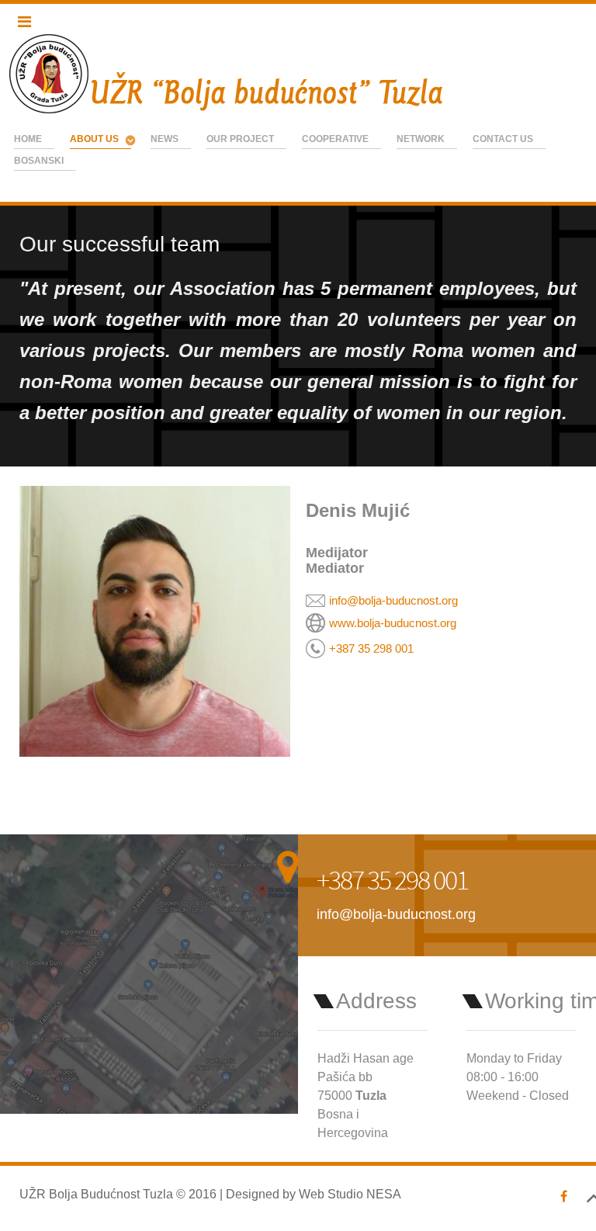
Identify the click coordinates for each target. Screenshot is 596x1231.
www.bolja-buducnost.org (392, 622)
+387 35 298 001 (371, 648)
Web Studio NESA (350, 1194)
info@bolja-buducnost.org (393, 600)
